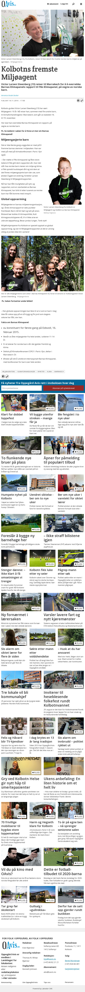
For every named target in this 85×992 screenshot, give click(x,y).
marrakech (59, 371)
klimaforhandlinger (26, 371)
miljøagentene (8, 371)
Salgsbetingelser (72, 969)
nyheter (41, 371)
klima (49, 371)
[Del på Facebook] (78, 100)
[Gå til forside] (23, 4)
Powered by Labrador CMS (42, 989)
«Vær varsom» (9, 978)
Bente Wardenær (72, 960)
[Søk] (73, 4)
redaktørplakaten (10, 972)
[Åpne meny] (81, 4)
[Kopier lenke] (82, 100)
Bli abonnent (52, 4)
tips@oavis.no (50, 959)
